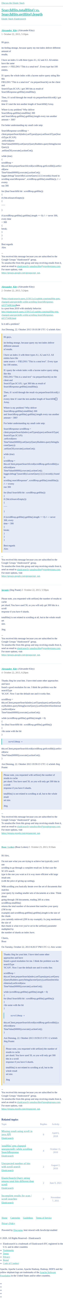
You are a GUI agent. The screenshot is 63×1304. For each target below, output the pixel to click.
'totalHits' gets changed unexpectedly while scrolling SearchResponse (16, 1149)
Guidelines (28, 1218)
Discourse (18, 1230)
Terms (6, 1253)
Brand (6, 1260)
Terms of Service (44, 1218)
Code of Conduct (11, 1263)
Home (4, 1218)
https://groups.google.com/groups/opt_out (20, 273)
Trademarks (8, 1250)
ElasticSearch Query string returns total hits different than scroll (17, 1181)
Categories (15, 1218)
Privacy (6, 1257)
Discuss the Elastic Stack (12, 3)
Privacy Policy (8, 1223)
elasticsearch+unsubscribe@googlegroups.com (38, 266)
